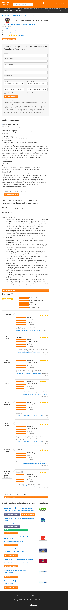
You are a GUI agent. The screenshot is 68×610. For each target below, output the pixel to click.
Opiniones (21, 35)
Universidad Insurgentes (10, 523)
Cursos (31, 9)
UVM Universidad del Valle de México (13, 541)
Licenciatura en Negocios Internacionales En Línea (19, 519)
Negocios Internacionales (23, 15)
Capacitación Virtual (9, 572)
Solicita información (12, 96)
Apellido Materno (8, 64)
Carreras (36, 10)
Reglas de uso (20, 595)
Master (49, 10)
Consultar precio (11, 33)
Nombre (6, 53)
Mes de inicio (30, 81)
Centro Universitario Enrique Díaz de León (15, 551)
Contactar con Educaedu (47, 595)
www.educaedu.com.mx (48, 600)
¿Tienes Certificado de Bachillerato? (36, 87)
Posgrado (55, 9)
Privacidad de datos (32, 595)
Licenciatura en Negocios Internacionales (28, 330)
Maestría (26, 9)
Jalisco (32, 15)
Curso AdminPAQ (10, 581)
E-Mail (5, 70)
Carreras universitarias (8, 9)
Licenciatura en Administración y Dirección (18, 559)
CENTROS (47, 3)
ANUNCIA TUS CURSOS (58, 3)
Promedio (6, 87)
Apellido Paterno (8, 58)
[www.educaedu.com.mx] (34, 604)
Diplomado (43, 9)
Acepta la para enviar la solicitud (19, 93)
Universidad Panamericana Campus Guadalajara (16, 562)
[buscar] (31, 4)
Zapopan (13, 29)
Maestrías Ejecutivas (19, 9)
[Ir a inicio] (3, 15)
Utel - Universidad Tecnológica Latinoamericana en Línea (19, 510)
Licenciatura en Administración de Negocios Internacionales (19, 537)
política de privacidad (16, 93)
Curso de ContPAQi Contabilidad (15, 570)
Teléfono (9, 75)
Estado (6, 81)
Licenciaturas (62, 9)
